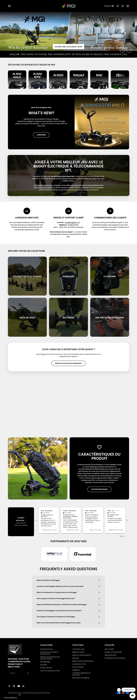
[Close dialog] (102, 330)
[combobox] (49, 355)
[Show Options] (64, 355)
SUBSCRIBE (50, 361)
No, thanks (50, 368)
